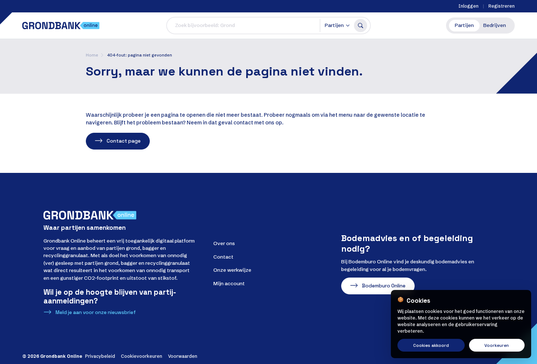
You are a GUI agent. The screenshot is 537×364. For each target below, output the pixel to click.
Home (92, 55)
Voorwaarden (182, 356)
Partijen (464, 25)
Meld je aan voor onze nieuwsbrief (96, 312)
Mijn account (229, 283)
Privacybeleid (100, 356)
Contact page (124, 141)
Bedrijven (494, 25)
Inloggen (468, 6)
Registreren (501, 6)
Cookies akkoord (431, 345)
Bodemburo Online (383, 286)
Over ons (224, 243)
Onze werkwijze (232, 270)
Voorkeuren (496, 345)
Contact (223, 257)
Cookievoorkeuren (141, 356)
